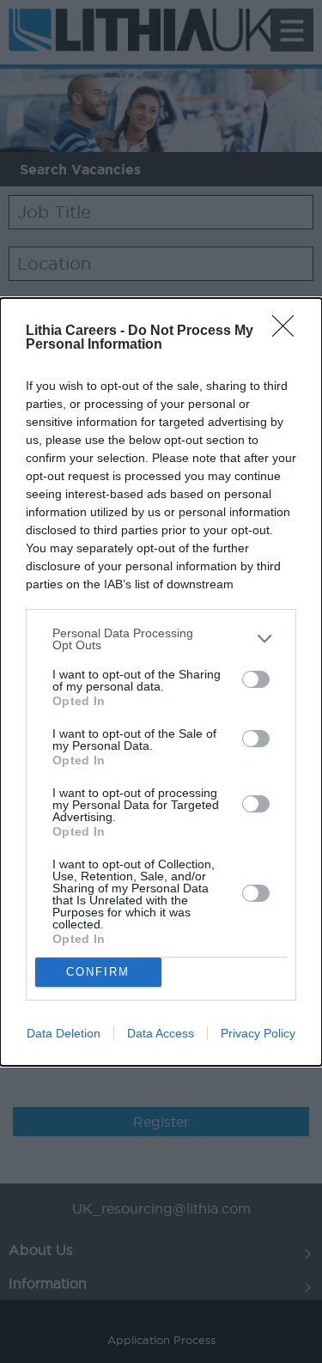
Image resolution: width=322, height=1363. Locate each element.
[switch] (256, 679)
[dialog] (161, 682)
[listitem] (161, 639)
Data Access (160, 1033)
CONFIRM (98, 971)
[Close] (288, 331)
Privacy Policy (258, 1033)
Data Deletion (63, 1033)
